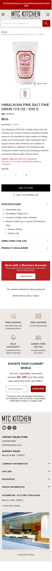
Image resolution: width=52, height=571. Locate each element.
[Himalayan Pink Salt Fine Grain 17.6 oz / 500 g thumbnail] (25, 93)
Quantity (4, 169)
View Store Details (12, 505)
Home (4, 32)
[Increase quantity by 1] (26, 174)
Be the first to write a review (26, 295)
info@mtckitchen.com (12, 445)
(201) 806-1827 (9, 441)
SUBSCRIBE (38, 388)
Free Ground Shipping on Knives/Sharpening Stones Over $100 (26, 4)
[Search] (46, 23)
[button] (25, 195)
